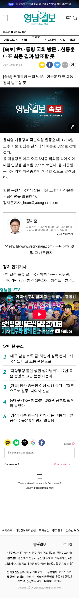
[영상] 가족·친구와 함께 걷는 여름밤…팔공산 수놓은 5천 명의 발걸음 (41, 417)
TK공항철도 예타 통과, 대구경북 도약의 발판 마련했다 (40, 4)
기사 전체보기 (65, 233)
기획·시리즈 (11, 39)
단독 (25, 39)
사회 (62, 39)
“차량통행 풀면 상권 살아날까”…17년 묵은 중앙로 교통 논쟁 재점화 (41, 373)
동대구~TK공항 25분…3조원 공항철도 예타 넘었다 (42, 403)
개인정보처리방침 (25, 530)
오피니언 (50, 39)
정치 (72, 39)
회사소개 (7, 530)
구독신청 (44, 530)
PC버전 (67, 544)
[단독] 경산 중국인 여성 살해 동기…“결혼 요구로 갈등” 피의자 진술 (42, 388)
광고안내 (57, 530)
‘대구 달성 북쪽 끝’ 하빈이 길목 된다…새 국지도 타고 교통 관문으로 (41, 358)
